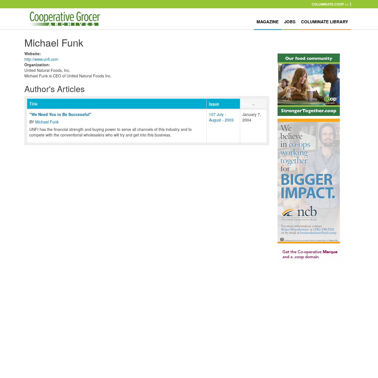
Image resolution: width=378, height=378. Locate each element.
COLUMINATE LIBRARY (324, 22)
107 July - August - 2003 (221, 117)
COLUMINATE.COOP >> (330, 4)
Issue (214, 103)
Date (246, 103)
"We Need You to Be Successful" (60, 114)
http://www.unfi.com (41, 59)
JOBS (290, 22)
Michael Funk (47, 122)
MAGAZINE (268, 22)
